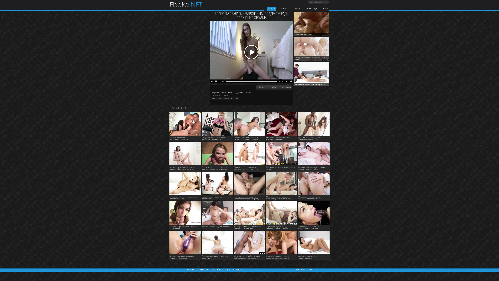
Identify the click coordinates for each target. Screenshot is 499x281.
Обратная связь (207, 270)
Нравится (262, 88)
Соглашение (192, 270)
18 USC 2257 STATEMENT (232, 270)
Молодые (234, 98)
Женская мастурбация (220, 98)
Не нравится (286, 88)
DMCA (218, 270)
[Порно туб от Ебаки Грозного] (186, 5)
